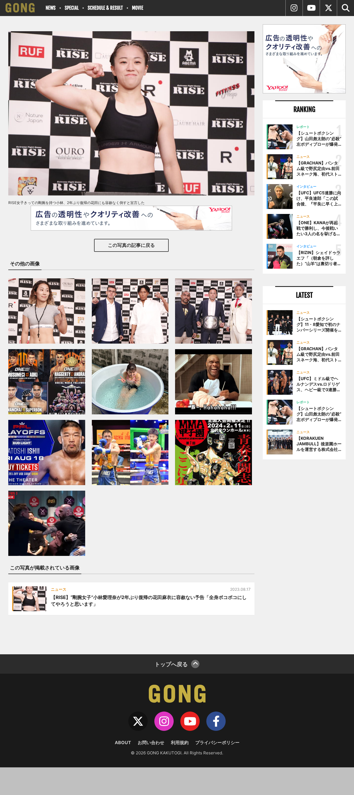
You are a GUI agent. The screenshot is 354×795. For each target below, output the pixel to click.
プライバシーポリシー (217, 742)
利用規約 (180, 742)
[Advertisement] (304, 555)
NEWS (51, 8)
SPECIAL (72, 8)
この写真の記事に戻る (131, 245)
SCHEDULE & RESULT (105, 8)
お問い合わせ (151, 742)
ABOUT (123, 742)
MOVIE (137, 8)
